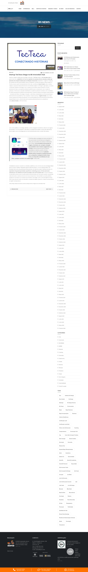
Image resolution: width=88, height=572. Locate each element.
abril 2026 (61, 119)
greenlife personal (63, 463)
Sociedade (61, 380)
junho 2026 (61, 112)
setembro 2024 (62, 174)
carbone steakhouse (63, 417)
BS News (61, 8)
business (74, 413)
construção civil (74, 431)
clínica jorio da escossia (64, 427)
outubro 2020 (62, 309)
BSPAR (60, 346)
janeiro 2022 (61, 266)
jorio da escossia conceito (65, 481)
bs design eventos (71, 402)
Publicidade (70, 507)
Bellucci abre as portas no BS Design (71, 83)
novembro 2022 (62, 236)
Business (61, 349)
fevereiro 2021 (62, 297)
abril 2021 (61, 291)
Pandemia (61, 370)
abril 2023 (61, 220)
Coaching (61, 352)
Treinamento (62, 524)
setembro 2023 (62, 208)
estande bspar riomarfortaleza (66, 449)
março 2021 (61, 294)
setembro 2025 (62, 140)
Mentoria (61, 364)
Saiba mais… (18, 546)
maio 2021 (61, 288)
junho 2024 (61, 183)
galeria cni (61, 456)
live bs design (71, 485)
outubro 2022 (62, 239)
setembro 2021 (62, 276)
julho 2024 (61, 180)
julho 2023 (61, 214)
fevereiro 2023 (62, 226)
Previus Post (14, 189)
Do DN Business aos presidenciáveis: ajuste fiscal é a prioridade (71, 58)
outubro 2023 (62, 205)
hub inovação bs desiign (64, 471)
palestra (69, 496)
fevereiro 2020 (62, 328)
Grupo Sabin (74, 463)
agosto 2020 (61, 316)
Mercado (61, 367)
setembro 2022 (62, 242)
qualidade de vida (63, 510)
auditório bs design (69, 395)
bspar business (69, 410)
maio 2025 (61, 149)
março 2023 (61, 223)
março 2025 (61, 155)
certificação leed (63, 420)
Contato (78, 8)
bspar (60, 410)
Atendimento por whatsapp (70, 569)
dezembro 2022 (62, 232)
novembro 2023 (62, 202)
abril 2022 (61, 257)
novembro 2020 (62, 306)
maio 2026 (61, 115)
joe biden (69, 474)
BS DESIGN (61, 343)
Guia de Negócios (69, 8)
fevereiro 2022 (62, 263)
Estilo (60, 453)
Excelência (68, 453)
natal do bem (62, 492)
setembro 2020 (62, 313)
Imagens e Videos (52, 8)
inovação (61, 474)
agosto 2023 (61, 211)
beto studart (62, 399)
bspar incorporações (63, 413)
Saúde (60, 374)
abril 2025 (61, 152)
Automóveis (61, 340)
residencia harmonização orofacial (67, 517)
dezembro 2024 (62, 165)
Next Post (49, 189)
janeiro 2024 (61, 196)
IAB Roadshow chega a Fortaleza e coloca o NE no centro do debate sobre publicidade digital (71, 93)
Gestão (60, 361)
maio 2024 (61, 186)
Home (20, 8)
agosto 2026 (61, 106)
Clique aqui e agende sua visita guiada (46, 569)
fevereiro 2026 (62, 125)
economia (70, 442)
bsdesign (61, 402)
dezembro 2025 (62, 131)
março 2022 (61, 260)
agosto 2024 (61, 177)
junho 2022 (61, 251)
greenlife (61, 460)
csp (60, 435)
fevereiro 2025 (62, 159)
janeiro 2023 (61, 229)
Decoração (61, 355)
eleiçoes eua (62, 445)
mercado (11, 72)
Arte (60, 337)
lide (76, 481)
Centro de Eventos (41, 8)
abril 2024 (61, 189)
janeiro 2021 (61, 300)
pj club (60, 503)
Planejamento (69, 503)
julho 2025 (61, 146)
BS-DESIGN (66, 63)
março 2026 (61, 122)
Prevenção (61, 507)
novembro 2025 (62, 134)
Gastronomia (61, 358)
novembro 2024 (62, 168)
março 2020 (61, 325)
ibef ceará (76, 471)
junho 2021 (61, 285)
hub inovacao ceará (63, 467)
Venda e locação (62, 386)
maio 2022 (61, 254)
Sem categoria (62, 377)
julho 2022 (61, 248)
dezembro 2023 (62, 199)
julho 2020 (61, 319)
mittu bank (69, 489)
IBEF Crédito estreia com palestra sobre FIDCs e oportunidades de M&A (72, 67)
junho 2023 (61, 217)
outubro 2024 (62, 171)
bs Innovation (71, 406)
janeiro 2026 (61, 128)
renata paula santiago (64, 514)
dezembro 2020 (62, 303)
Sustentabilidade (62, 383)
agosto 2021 (61, 279)
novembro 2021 (62, 269)
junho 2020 (61, 322)
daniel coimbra (72, 438)
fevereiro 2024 (62, 192)
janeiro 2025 (61, 162)
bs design (71, 399)
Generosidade (71, 456)
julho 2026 (61, 109)
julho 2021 (61, 282)
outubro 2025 (62, 137)
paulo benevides (71, 499)
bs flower (61, 406)
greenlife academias (71, 460)
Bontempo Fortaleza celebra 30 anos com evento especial (71, 75)
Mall (33, 8)
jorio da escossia (63, 478)
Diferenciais (26, 8)
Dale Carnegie (62, 438)
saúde (60, 521)
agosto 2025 (61, 143)
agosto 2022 (61, 245)
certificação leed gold (64, 424)
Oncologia (61, 496)
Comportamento (62, 431)
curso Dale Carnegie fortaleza (71, 435)
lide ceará (61, 485)
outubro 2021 (62, 273)
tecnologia (68, 521)
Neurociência (72, 492)
